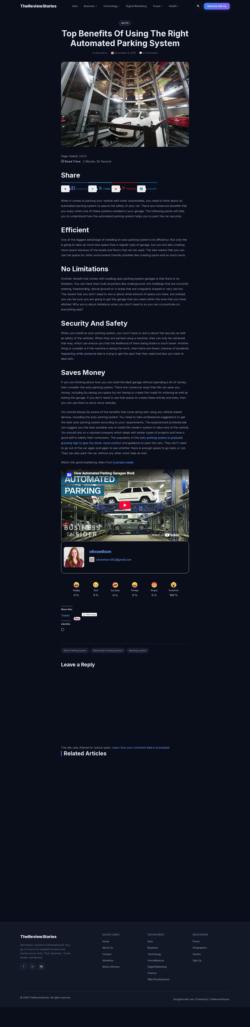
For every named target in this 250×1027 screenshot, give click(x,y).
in (32, 966)
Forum (196, 941)
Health (173, 6)
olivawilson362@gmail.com (113, 559)
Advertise (107, 960)
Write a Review (111, 966)
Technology (110, 6)
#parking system (137, 650)
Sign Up (197, 960)
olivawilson (100, 551)
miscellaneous (156, 960)
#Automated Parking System (108, 650)
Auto (75, 6)
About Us (107, 947)
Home (105, 941)
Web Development (158, 979)
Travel (156, 6)
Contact (106, 954)
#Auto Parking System (75, 650)
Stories (197, 954)
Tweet (65, 615)
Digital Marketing (136, 6)
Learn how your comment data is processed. (141, 747)
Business (89, 6)
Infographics (200, 947)
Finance (152, 973)
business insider (123, 462)
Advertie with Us (216, 6)
